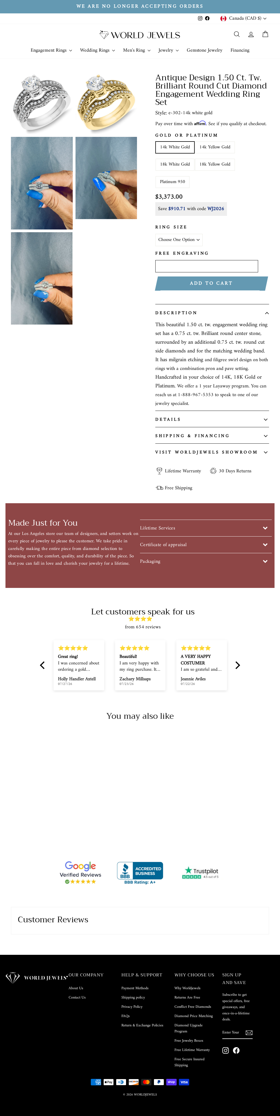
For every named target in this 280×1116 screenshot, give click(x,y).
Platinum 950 (172, 182)
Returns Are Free (187, 997)
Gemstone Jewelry (204, 50)
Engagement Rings (49, 50)
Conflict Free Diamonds (192, 1006)
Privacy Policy (131, 1006)
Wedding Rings (95, 50)
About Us (76, 988)
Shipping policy (133, 997)
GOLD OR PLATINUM (186, 135)
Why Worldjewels (187, 988)
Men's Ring (134, 50)
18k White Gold (175, 164)
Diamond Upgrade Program (188, 1028)
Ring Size (171, 227)
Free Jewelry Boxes (188, 1040)
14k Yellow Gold (215, 147)
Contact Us (77, 997)
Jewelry (166, 50)
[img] (142, 619)
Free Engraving (182, 253)
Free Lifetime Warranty (192, 1050)
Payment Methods (134, 988)
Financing (240, 50)
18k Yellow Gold (215, 164)
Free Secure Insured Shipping (189, 1062)
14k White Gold (175, 147)
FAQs (125, 1016)
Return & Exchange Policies (142, 1025)
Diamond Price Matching (193, 1016)
